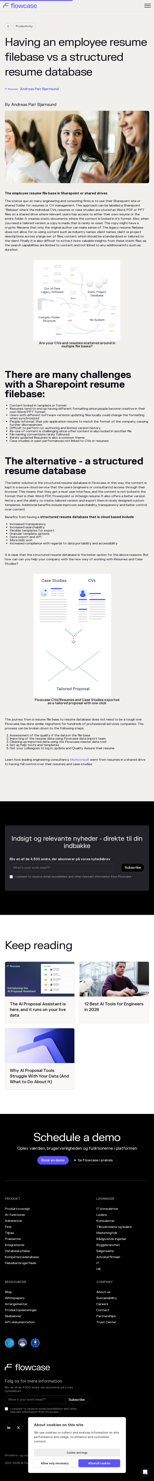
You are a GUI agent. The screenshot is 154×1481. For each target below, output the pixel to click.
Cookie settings (77, 1452)
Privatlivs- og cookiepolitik (23, 1455)
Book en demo (53, 1160)
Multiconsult (79, 760)
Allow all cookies (99, 1463)
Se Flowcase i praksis (95, 1160)
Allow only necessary (55, 1463)
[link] (8, 26)
